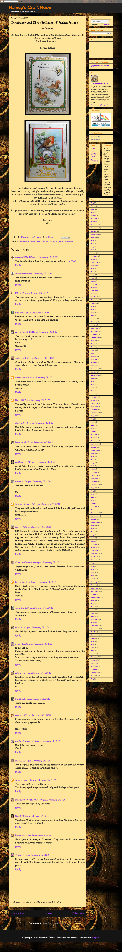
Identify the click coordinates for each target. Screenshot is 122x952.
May (92, 209)
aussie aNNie (21, 257)
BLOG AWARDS (94, 160)
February (94, 218)
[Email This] (62, 238)
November (94, 228)
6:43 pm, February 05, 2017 (39, 607)
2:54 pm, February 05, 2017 (37, 481)
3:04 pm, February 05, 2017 (46, 504)
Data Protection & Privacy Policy (94, 154)
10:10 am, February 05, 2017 (42, 332)
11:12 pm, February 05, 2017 (37, 760)
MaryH (18, 526)
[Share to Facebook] (67, 238)
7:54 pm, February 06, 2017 (35, 815)
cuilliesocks (21, 462)
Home (48, 913)
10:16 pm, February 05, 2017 (46, 741)
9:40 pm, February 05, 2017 (36, 698)
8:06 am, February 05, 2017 (43, 257)
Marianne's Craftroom (26, 799)
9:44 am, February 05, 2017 (38, 273)
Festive (45, 241)
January (94, 221)
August (93, 237)
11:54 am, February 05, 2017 (39, 422)
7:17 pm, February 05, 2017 (36, 627)
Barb (17, 400)
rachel (18, 627)
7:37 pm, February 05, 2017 (38, 643)
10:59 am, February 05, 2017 (40, 377)
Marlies (19, 442)
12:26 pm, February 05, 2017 (38, 442)
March (93, 215)
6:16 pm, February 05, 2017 (43, 582)
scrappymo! (21, 780)
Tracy (18, 854)
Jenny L (19, 643)
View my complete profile (100, 105)
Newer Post (17, 913)
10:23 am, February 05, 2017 (39, 358)
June (92, 206)
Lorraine (19, 607)
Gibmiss (19, 273)
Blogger (95, 937)
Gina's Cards (21, 582)
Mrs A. (18, 760)
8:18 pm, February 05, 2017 (37, 672)
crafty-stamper (23, 741)
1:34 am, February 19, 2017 (35, 854)
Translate (107, 24)
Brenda (19, 835)
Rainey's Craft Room (31, 7)
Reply (18, 265)
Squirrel (69, 241)
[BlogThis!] (64, 238)
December (94, 225)
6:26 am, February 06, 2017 (42, 780)
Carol (18, 815)
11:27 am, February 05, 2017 (35, 400)
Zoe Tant (19, 422)
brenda (19, 481)
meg (17, 312)
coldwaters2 (21, 332)
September (95, 234)
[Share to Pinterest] (69, 238)
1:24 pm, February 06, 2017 (52, 799)
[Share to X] (65, 238)
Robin (61, 241)
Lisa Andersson (23, 504)
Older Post (78, 913)
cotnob (18, 672)
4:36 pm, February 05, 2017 (37, 526)
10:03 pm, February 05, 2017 (36, 715)
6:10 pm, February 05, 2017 (47, 562)
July (92, 203)
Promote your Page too (96, 139)
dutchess (19, 358)
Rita (17, 293)
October (94, 231)
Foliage (53, 241)
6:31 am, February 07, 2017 (37, 835)
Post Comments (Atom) (54, 923)
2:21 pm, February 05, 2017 (42, 462)
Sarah (18, 698)
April (92, 212)
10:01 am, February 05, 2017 (34, 312)
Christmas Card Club (29, 241)
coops (18, 715)
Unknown (20, 377)
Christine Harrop (24, 562)
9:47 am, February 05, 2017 (34, 293)
